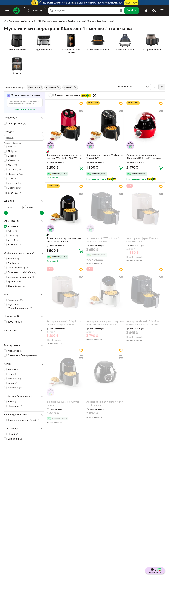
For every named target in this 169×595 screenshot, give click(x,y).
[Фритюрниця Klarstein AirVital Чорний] (65, 372)
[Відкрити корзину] (161, 10)
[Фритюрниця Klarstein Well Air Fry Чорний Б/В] (105, 125)
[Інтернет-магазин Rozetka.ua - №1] (16, 10)
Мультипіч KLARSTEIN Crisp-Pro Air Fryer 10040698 (103, 240)
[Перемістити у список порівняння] (81, 110)
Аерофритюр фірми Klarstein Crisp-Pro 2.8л (142, 240)
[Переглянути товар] (48, 152)
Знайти (131, 10)
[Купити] (81, 167)
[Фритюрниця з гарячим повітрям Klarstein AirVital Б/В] (65, 208)
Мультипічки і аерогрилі (101, 21)
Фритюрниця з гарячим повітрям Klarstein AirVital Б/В (64, 240)
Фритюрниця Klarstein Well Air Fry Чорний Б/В (104, 156)
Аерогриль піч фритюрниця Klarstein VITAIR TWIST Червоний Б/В (144, 157)
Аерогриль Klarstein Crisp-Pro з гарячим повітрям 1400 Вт (64, 323)
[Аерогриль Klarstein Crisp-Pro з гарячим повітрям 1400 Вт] (65, 291)
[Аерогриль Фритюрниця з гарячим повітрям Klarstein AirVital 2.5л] (105, 291)
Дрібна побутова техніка (52, 21)
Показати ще (11, 193)
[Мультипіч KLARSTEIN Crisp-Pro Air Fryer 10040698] (105, 208)
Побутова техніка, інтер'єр (23, 21)
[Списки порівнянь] (154, 10)
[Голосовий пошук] (121, 10)
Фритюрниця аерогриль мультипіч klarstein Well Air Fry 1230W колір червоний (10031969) (65, 157)
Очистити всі (35, 87)
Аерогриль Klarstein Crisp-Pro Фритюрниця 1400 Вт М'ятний (142, 323)
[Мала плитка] (161, 87)
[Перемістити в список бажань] (81, 103)
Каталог (38, 10)
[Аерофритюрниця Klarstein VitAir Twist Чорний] (105, 372)
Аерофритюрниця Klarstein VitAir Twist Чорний (104, 403)
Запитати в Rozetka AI (24, 110)
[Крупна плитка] (155, 87)
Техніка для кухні (77, 21)
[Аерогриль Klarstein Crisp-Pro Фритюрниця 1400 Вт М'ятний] (145, 291)
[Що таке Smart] (94, 95)
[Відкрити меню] (7, 10)
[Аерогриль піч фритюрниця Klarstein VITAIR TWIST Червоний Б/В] (145, 125)
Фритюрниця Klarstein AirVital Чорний (63, 403)
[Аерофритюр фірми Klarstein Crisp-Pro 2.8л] (145, 208)
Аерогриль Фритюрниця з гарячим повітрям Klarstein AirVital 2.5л (105, 323)
